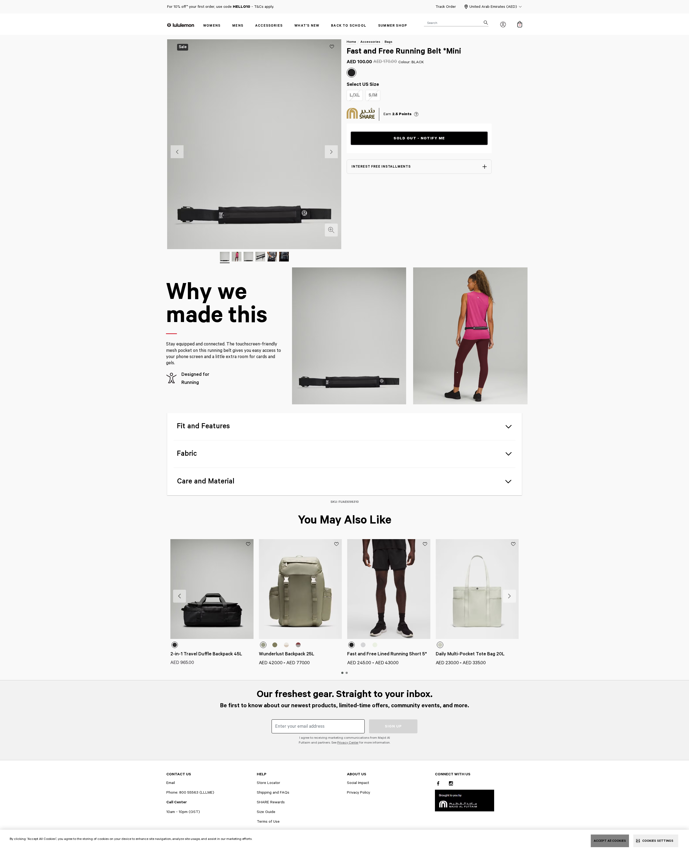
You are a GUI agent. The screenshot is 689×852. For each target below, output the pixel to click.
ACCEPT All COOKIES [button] (610, 841)
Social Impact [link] (358, 783)
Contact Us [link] (178, 774)
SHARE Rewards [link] (271, 802)
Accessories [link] (269, 26)
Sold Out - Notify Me (419, 138)
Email (170, 783)
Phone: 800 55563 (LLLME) (190, 792)
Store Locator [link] (268, 783)
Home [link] (351, 42)
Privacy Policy (358, 792)
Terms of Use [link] (268, 821)
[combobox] (456, 22)
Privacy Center (347, 743)
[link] (464, 800)
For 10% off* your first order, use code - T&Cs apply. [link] (220, 7)
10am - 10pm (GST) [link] (183, 812)
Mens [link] (237, 26)
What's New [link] (306, 26)
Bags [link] (388, 42)
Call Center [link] (176, 802)
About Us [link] (356, 774)
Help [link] (261, 774)
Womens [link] (211, 26)
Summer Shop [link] (392, 26)
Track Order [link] (445, 7)
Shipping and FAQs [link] (273, 792)
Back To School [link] (348, 26)
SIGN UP (393, 726)
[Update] (332, 46)
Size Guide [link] (266, 812)
